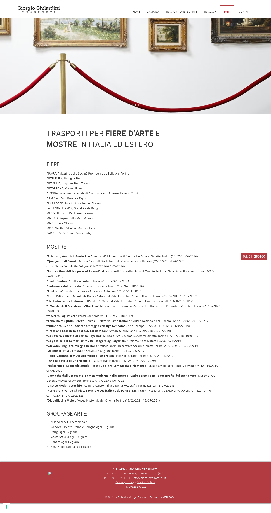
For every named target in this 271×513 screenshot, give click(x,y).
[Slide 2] (135, 105)
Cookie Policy (146, 482)
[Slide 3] (138, 105)
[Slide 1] (132, 105)
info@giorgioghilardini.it (149, 478)
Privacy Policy (124, 482)
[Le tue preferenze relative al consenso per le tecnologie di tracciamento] (6, 506)
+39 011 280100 (119, 478)
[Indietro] (20, 66)
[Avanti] (251, 66)
